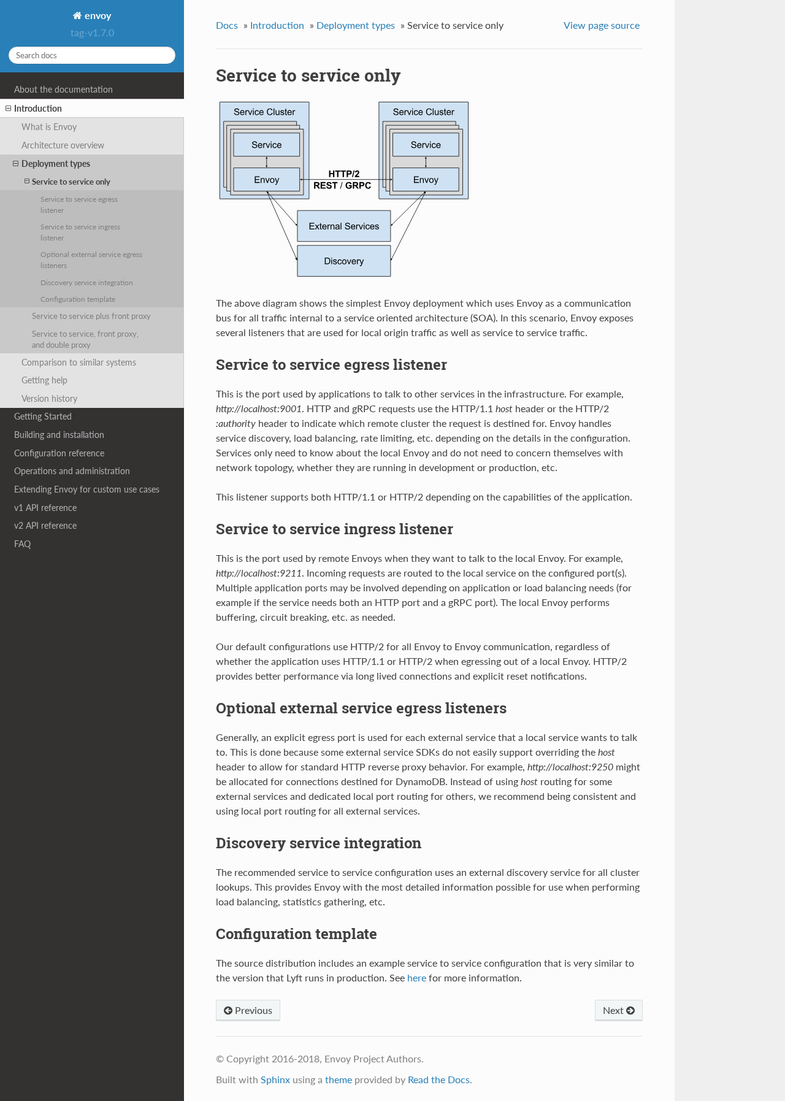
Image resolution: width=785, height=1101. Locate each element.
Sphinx (275, 1079)
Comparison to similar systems (78, 362)
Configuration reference (59, 453)
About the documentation (63, 89)
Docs (227, 25)
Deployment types (55, 163)
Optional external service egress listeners (91, 259)
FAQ (22, 544)
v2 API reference (45, 525)
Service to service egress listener (79, 204)
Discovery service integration (86, 282)
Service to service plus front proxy (91, 316)
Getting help (44, 380)
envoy (96, 15)
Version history (49, 398)
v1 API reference (45, 507)
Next (614, 1010)
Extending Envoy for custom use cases (86, 489)
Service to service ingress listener (80, 232)
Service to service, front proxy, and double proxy (85, 339)
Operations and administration (72, 471)
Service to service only (71, 181)
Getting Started (43, 416)
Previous (252, 1010)
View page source (602, 25)
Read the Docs (439, 1079)
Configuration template (77, 298)
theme (338, 1079)
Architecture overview (62, 145)
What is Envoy (49, 126)
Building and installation (59, 434)
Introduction (38, 108)
